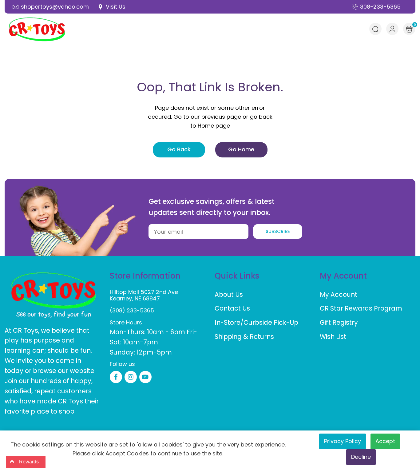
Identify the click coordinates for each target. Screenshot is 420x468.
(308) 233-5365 (132, 310)
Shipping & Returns (244, 336)
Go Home (241, 149)
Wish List (333, 336)
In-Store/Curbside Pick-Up (256, 322)
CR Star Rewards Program (361, 308)
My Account (338, 294)
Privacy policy (342, 441)
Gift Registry (339, 322)
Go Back (179, 149)
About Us (229, 294)
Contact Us (232, 308)
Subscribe (278, 231)
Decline (361, 457)
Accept (385, 441)
